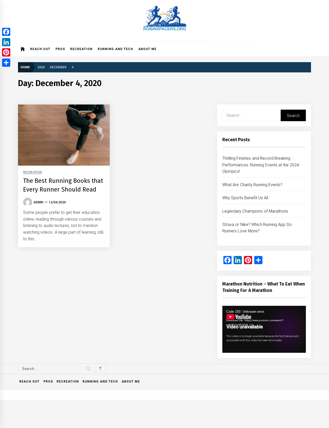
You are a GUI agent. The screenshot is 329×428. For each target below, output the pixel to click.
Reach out (40, 49)
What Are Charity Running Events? (252, 184)
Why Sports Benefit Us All (245, 197)
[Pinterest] (6, 52)
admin (38, 202)
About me (147, 49)
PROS (60, 49)
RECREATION (81, 49)
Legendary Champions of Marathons (255, 211)
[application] (264, 329)
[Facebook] (6, 32)
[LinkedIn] (6, 42)
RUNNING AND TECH (115, 49)
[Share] (6, 63)
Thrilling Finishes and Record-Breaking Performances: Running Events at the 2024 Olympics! (260, 165)
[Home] (23, 49)
